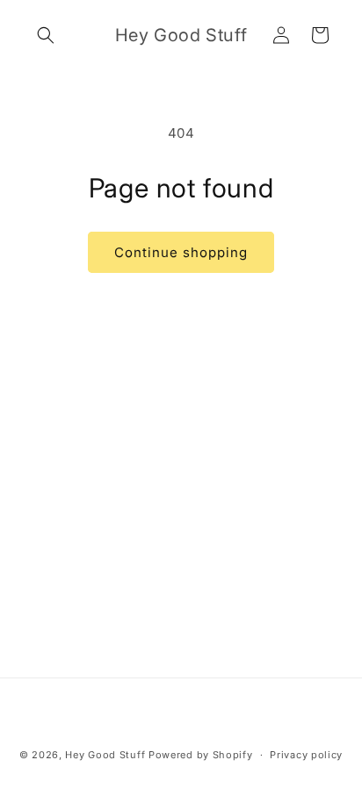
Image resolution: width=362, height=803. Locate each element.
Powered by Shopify (200, 755)
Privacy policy (306, 755)
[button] (45, 35)
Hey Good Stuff (105, 755)
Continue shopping (181, 252)
